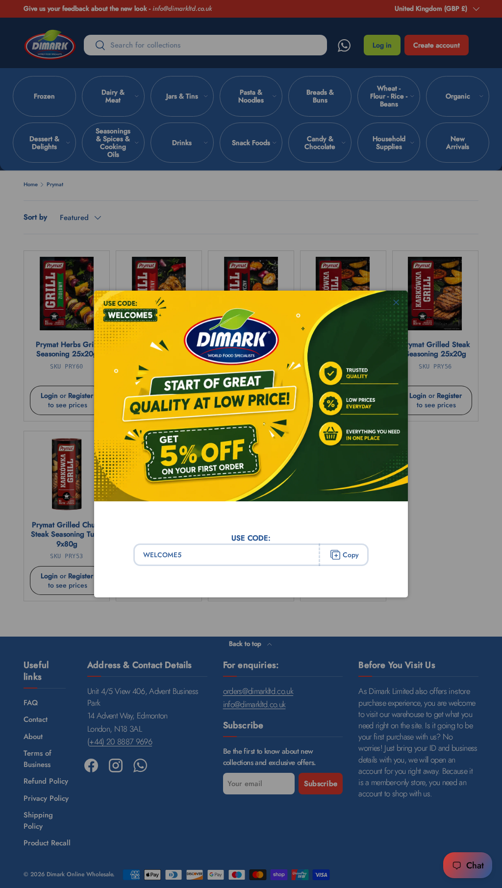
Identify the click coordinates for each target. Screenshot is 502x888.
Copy (351, 555)
